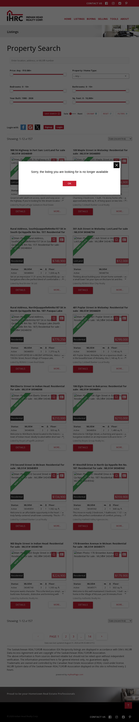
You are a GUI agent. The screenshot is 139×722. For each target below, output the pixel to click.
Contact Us (94, 3)
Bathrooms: (82, 86)
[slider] (11, 74)
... (81, 636)
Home (67, 18)
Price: (20, 70)
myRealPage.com (75, 674)
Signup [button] (48, 127)
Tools (114, 18)
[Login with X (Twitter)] (37, 129)
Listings (79, 18)
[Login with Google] (30, 129)
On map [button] (90, 113)
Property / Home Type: (84, 70)
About (125, 18)
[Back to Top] (128, 705)
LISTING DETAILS (20, 211)
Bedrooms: (19, 86)
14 (89, 636)
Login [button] (60, 127)
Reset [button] (106, 113)
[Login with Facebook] (23, 129)
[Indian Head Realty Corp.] (25, 20)
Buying (91, 18)
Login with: (13, 127)
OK (69, 183)
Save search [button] (51, 113)
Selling (102, 18)
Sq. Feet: (82, 98)
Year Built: (21, 98)
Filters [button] (121, 113)
